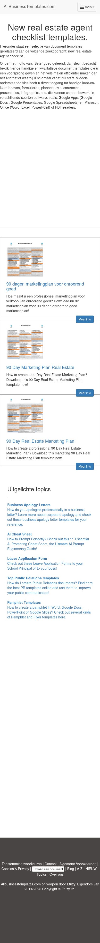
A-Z (80, 868)
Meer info (85, 319)
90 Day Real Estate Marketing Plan (40, 441)
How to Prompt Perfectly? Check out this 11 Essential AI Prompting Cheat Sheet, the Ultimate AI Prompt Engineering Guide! (48, 541)
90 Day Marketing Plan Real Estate (40, 367)
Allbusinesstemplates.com (21, 884)
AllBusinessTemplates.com (30, 6)
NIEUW (91, 868)
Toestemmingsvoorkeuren (22, 863)
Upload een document (48, 869)
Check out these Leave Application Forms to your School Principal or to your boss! (45, 563)
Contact (51, 863)
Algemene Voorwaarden (77, 863)
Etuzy (71, 884)
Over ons (57, 874)
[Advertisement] (50, 172)
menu (90, 8)
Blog (70, 868)
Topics (42, 874)
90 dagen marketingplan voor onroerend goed (45, 286)
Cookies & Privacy (15, 868)
